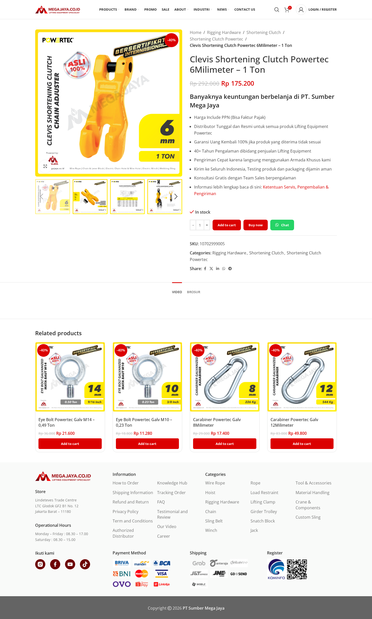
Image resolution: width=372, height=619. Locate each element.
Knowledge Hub (172, 483)
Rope (255, 483)
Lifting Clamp (263, 502)
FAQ (161, 502)
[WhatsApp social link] (224, 268)
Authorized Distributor (123, 533)
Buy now (256, 225)
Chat (285, 225)
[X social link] (211, 268)
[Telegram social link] (230, 268)
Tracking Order (171, 492)
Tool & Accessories (314, 483)
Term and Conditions (133, 521)
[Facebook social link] (205, 268)
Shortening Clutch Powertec (216, 39)
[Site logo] (57, 9)
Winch (211, 530)
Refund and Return (131, 502)
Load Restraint (264, 492)
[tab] (177, 289)
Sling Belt (214, 521)
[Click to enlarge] (45, 166)
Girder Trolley (264, 511)
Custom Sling (308, 517)
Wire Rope (215, 483)
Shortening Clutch (263, 32)
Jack (254, 530)
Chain (210, 511)
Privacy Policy (125, 511)
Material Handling (312, 492)
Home (195, 32)
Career (163, 536)
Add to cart (227, 225)
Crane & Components (308, 504)
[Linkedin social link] (218, 268)
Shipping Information (133, 492)
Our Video (166, 526)
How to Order (126, 483)
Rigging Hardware (224, 32)
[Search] (277, 10)
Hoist (210, 492)
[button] (41, 196)
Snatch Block (263, 521)
